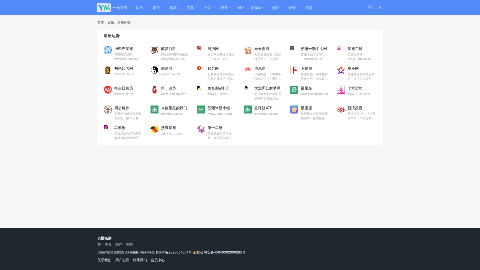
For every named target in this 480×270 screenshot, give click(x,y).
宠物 (129, 244)
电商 (275, 7)
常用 (139, 7)
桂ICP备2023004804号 (174, 252)
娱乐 (156, 7)
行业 (224, 7)
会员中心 (158, 259)
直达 (140, 48)
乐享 (173, 7)
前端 (309, 7)
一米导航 (120, 7)
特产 (119, 244)
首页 (101, 22)
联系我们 (140, 259)
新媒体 (256, 7)
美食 (108, 244)
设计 (292, 7)
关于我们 (105, 259)
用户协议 (122, 259)
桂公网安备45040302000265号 (221, 252)
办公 (207, 7)
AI (239, 7)
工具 (190, 7)
